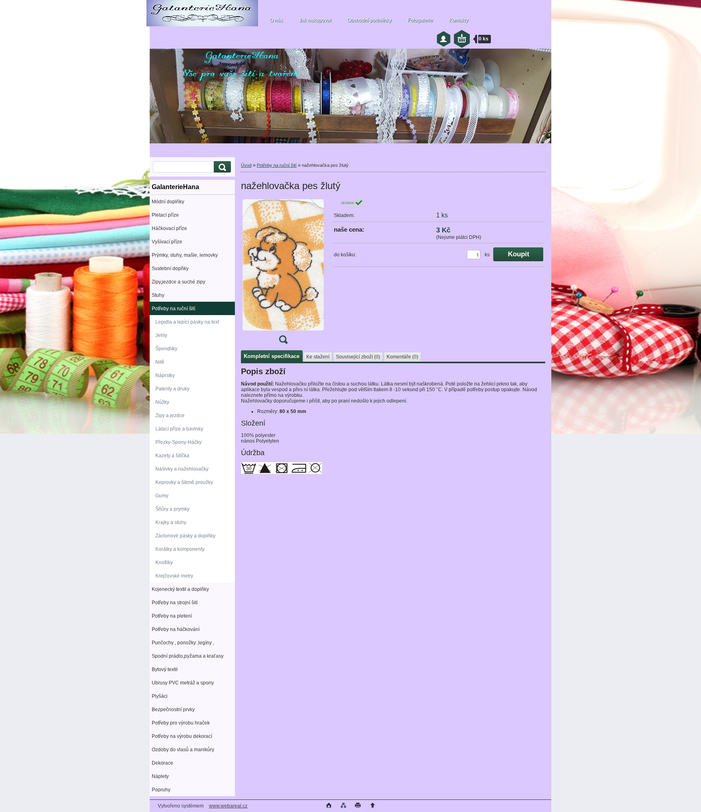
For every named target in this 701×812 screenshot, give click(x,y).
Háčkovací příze (169, 228)
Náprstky (165, 375)
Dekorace (162, 763)
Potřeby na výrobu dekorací (182, 736)
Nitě (159, 362)
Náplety (160, 776)
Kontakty (458, 20)
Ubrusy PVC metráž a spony (183, 683)
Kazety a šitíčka (172, 455)
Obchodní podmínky (369, 20)
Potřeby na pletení (172, 616)
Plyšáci (160, 696)
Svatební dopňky (170, 268)
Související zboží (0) (358, 357)
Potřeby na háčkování (176, 629)
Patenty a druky (172, 389)
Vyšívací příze (167, 242)
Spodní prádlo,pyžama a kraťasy (188, 656)
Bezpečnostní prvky (173, 709)
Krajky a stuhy (170, 522)
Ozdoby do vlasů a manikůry (183, 749)
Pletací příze (165, 215)
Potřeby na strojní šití (175, 602)
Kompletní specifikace (271, 356)
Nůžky (162, 402)
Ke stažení (317, 357)
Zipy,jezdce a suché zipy (178, 282)
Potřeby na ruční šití (173, 308)
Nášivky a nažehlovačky (182, 469)
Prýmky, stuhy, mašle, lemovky (185, 255)
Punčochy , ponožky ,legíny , (183, 643)
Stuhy (158, 295)
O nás (276, 20)
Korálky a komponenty (179, 549)
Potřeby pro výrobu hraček (181, 723)
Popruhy (161, 790)
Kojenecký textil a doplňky (180, 589)
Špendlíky (166, 349)
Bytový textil (165, 669)
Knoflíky (164, 562)
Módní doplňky (168, 202)
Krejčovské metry (174, 576)
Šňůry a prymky (172, 509)
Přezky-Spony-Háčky (178, 442)
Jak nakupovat (315, 20)
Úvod (246, 165)
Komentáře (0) (402, 357)
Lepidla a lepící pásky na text (187, 322)
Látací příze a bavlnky (179, 429)
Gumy (161, 496)
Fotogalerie (420, 20)
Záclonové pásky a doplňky (185, 536)
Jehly (161, 335)
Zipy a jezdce (170, 415)
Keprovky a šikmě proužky (184, 482)
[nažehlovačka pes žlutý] (283, 274)
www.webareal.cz (228, 806)
